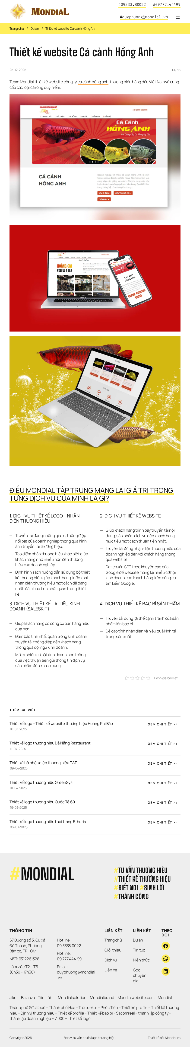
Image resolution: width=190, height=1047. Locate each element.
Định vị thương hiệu (38, 1013)
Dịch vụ (110, 960)
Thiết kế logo (79, 1018)
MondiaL (165, 997)
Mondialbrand (102, 997)
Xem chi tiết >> (163, 724)
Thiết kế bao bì (100, 1013)
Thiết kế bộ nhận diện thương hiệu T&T (43, 762)
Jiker (14, 997)
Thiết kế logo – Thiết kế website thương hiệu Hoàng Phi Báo (61, 723)
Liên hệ (110, 970)
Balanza (28, 997)
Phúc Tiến (110, 1007)
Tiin (41, 997)
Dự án (35, 28)
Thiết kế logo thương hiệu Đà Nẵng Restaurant (50, 743)
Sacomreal (125, 1013)
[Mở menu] (177, 17)
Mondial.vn (172, 1037)
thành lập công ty (153, 1013)
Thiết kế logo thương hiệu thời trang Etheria (48, 821)
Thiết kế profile (134, 1007)
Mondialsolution (72, 997)
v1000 (59, 1018)
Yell (51, 997)
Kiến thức (141, 960)
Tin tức (139, 950)
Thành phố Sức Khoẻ (27, 1007)
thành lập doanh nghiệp (30, 1018)
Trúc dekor (88, 1007)
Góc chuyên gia (140, 975)
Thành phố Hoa (62, 1007)
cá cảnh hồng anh (93, 81)
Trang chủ (17, 28)
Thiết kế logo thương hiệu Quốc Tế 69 (42, 801)
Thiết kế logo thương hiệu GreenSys (41, 782)
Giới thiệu (112, 950)
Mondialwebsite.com (136, 997)
